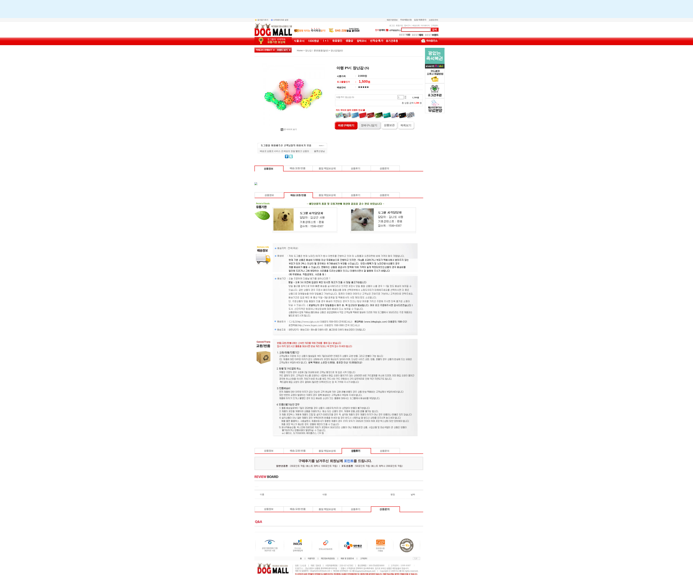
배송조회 (416, 25)
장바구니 (407, 25)
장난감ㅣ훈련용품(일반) (316, 50)
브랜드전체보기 (284, 50)
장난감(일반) (337, 50)
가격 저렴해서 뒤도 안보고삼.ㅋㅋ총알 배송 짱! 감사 (285, 151)
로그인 (392, 25)
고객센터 (434, 25)
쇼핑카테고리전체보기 (265, 50)
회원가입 (399, 25)
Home (300, 50)
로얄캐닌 (391, 30)
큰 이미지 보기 (290, 129)
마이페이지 (425, 25)
